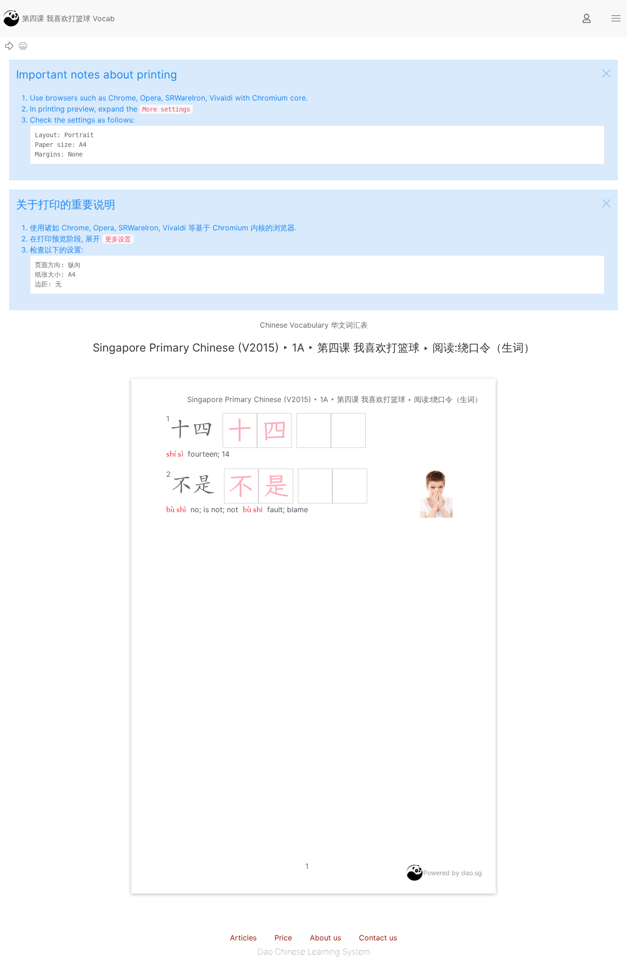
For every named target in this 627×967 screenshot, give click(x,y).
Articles (243, 937)
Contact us (378, 937)
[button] (616, 18)
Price (283, 937)
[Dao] (11, 17)
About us (325, 937)
